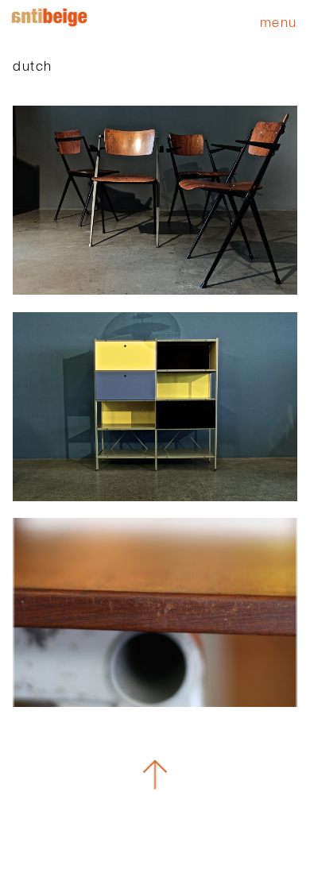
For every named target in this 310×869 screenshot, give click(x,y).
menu (278, 22)
